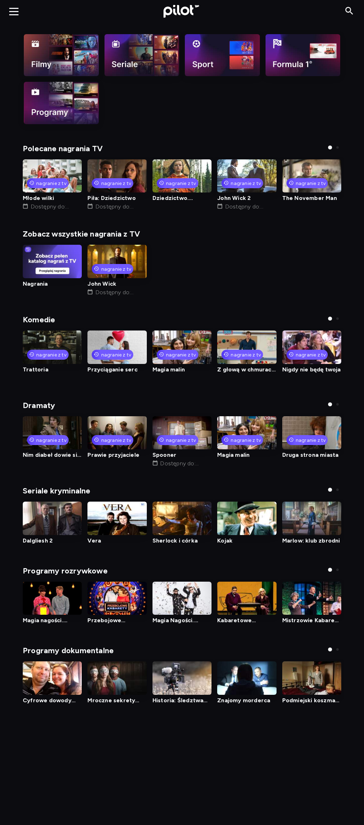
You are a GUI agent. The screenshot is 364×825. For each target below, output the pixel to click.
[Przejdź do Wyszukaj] (349, 11)
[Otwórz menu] (14, 11)
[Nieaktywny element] (61, 55)
